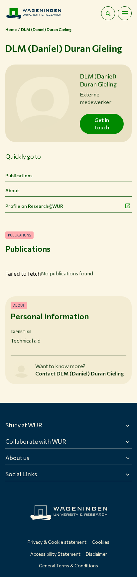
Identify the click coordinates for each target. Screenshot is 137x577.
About (12, 190)
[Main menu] (125, 13)
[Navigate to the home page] (33, 13)
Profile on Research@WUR (34, 206)
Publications (19, 175)
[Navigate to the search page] (108, 13)
